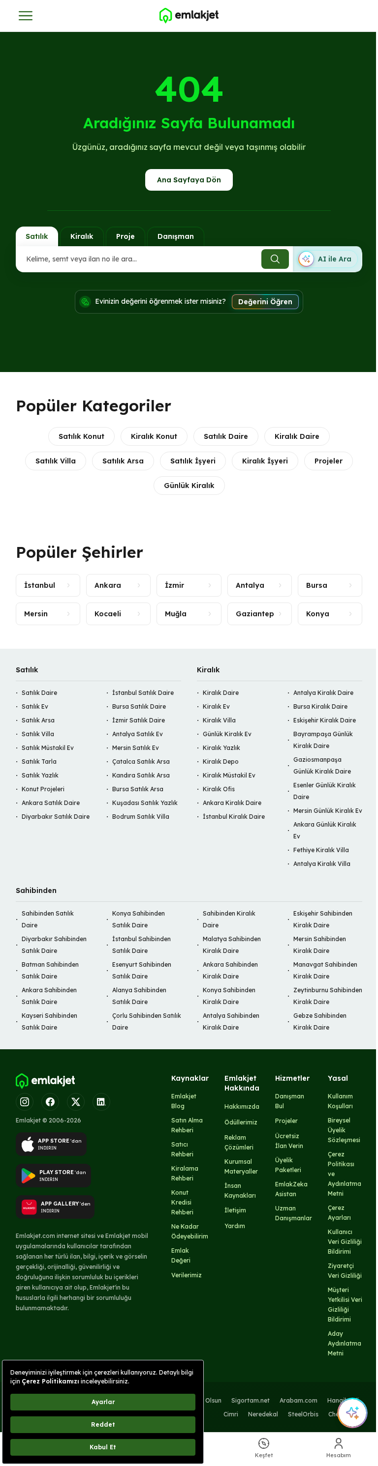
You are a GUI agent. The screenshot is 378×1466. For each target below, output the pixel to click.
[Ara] (275, 259)
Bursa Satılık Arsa (137, 789)
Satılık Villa (55, 461)
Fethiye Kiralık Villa (321, 850)
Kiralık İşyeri (265, 461)
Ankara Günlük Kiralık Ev (324, 830)
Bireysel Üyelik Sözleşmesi (344, 1130)
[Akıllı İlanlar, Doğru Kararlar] (189, 16)
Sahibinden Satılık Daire (48, 919)
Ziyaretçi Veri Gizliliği (345, 1270)
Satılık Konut (81, 436)
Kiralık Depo (221, 761)
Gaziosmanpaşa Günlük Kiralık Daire (322, 765)
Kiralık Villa (219, 720)
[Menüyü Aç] (25, 16)
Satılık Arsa (123, 461)
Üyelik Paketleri (288, 1165)
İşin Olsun (207, 1400)
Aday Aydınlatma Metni (344, 1343)
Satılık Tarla (39, 761)
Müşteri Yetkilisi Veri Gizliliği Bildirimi (345, 1304)
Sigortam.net (250, 1400)
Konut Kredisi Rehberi (182, 1202)
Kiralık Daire (297, 436)
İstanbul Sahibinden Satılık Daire (141, 944)
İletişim (235, 1210)
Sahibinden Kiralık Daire (229, 919)
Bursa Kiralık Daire (320, 706)
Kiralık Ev (216, 706)
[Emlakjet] (45, 1081)
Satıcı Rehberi (182, 1149)
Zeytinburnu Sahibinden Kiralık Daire (327, 996)
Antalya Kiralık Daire (323, 692)
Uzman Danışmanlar (293, 1213)
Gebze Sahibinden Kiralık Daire (319, 1021)
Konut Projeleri (43, 789)
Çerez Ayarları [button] (339, 1212)
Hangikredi (343, 1400)
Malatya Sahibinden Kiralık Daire (232, 944)
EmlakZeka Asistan (291, 1189)
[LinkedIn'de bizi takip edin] (101, 1102)
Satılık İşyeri (193, 461)
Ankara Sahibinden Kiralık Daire (230, 970)
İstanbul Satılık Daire (143, 692)
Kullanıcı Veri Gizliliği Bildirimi (345, 1241)
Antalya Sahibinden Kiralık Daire (231, 1021)
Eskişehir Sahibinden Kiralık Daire (322, 919)
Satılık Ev (35, 706)
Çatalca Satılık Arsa (141, 761)
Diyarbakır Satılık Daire (56, 816)
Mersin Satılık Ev (135, 747)
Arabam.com (298, 1400)
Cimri (230, 1414)
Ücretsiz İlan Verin (289, 1141)
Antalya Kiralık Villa (321, 863)
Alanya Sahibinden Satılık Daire (139, 996)
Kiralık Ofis (219, 789)
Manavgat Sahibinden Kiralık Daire (325, 970)
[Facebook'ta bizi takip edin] (50, 1102)
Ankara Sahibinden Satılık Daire (49, 996)
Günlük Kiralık (189, 485)
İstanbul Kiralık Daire (234, 816)
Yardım (234, 1226)
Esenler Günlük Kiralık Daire (324, 791)
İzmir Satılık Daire (138, 720)
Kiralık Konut (154, 436)
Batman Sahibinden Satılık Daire (50, 970)
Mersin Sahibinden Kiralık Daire (319, 944)
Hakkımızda (241, 1106)
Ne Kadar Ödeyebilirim (189, 1231)
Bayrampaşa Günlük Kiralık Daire (323, 739)
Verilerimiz (186, 1275)
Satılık (37, 236)
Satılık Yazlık (40, 775)
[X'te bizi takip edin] (76, 1102)
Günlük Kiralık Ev (227, 734)
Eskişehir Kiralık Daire (324, 720)
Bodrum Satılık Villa (140, 816)
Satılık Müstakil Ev (48, 747)
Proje (125, 236)
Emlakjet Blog (183, 1101)
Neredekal (263, 1414)
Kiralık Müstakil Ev (229, 775)
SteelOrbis (303, 1414)
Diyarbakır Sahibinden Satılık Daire (54, 944)
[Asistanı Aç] (352, 1413)
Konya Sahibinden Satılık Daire (138, 919)
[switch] (327, 259)
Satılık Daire (226, 436)
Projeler (329, 461)
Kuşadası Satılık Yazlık (145, 802)
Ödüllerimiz (240, 1122)
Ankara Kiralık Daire (232, 802)
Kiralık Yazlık (221, 747)
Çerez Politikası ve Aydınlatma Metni (344, 1173)
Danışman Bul (289, 1101)
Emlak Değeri (180, 1255)
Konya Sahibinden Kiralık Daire (229, 996)
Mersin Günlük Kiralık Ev (327, 810)
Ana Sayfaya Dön (189, 179)
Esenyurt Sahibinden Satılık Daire (141, 970)
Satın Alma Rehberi (187, 1125)
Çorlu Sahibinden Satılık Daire (146, 1021)
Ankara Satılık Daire (51, 802)
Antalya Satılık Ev (137, 734)
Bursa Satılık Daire (139, 706)
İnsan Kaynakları (240, 1190)
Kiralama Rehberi (184, 1173)
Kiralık (82, 236)
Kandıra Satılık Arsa (141, 775)
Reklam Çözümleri (238, 1142)
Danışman (176, 236)
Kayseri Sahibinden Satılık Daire (49, 1021)
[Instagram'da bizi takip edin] (24, 1102)
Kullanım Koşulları (340, 1101)
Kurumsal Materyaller (241, 1166)
